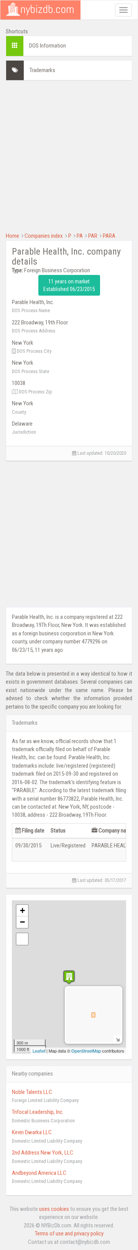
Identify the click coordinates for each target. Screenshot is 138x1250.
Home (12, 235)
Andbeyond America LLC (39, 1172)
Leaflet (39, 1051)
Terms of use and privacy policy (69, 1233)
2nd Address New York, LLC (42, 1152)
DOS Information (47, 45)
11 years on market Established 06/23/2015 (69, 285)
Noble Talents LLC (32, 1092)
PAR (92, 235)
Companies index (44, 235)
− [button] (22, 922)
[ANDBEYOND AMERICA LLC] (69, 977)
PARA (109, 235)
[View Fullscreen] (22, 939)
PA (80, 235)
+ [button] (22, 910)
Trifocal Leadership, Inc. (38, 1112)
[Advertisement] (69, 155)
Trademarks (42, 70)
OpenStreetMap (86, 1051)
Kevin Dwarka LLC (32, 1132)
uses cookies (54, 1209)
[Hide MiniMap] (117, 1039)
